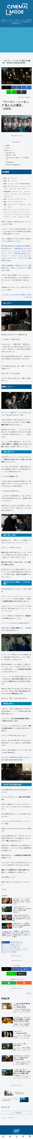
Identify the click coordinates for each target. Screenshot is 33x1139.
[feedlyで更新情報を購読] (8, 983)
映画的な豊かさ (10, 162)
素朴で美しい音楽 (11, 155)
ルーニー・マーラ (7, 952)
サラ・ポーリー (16, 944)
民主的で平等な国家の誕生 (13, 164)
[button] (21, 92)
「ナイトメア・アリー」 (19, 251)
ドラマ (17, 947)
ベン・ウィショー (23, 949)
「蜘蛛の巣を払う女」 (20, 248)
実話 (15, 952)
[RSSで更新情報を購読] (24, 983)
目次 (14, 142)
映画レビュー (6, 942)
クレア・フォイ (6, 944)
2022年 (14, 942)
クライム (20, 942)
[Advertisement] (16, 39)
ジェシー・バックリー (8, 947)
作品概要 (7, 145)
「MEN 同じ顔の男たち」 (21, 253)
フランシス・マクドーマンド (9, 949)
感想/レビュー (8, 150)
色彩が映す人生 (10, 152)
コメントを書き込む (16, 1112)
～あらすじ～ (8, 148)
